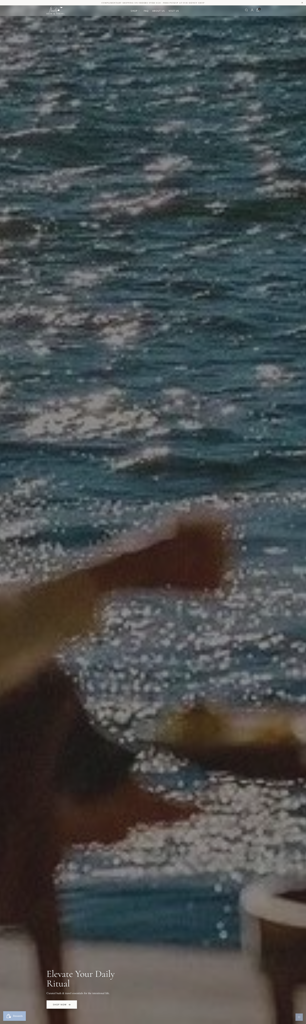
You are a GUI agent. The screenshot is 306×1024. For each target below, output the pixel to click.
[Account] (252, 10)
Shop (134, 10)
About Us (158, 10)
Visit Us (174, 10)
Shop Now (60, 1004)
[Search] (246, 10)
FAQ (146, 10)
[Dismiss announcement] (302, 3)
